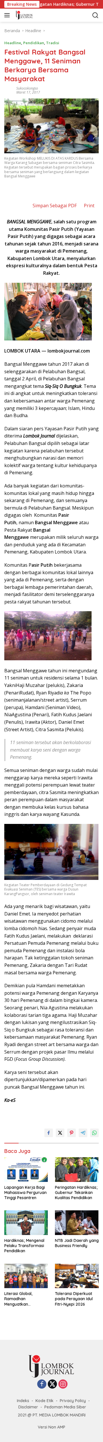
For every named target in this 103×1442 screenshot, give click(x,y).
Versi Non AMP (51, 1427)
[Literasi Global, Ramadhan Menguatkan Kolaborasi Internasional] (26, 1276)
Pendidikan (33, 42)
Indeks (23, 1400)
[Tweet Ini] (60, 1133)
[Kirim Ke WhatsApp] (94, 1133)
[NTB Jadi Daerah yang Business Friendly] (77, 1222)
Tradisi (52, 42)
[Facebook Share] (48, 1133)
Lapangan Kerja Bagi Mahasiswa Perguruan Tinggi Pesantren (25, 1192)
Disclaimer (28, 1407)
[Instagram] (63, 1384)
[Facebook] (41, 1384)
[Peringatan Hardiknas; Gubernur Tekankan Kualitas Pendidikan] (77, 1169)
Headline (12, 42)
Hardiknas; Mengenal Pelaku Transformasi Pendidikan (24, 1245)
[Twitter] (52, 1384)
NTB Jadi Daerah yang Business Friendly (77, 1243)
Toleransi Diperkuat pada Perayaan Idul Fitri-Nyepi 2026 (74, 1298)
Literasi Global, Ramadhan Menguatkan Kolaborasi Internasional (18, 1299)
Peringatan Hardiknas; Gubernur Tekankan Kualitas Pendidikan (76, 1192)
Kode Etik (44, 1400)
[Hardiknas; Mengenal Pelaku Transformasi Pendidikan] (26, 1222)
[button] (8, 15)
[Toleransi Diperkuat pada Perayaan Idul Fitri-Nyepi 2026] (77, 1276)
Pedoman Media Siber (65, 1407)
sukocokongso (27, 88)
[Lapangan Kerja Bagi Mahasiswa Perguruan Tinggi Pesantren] (26, 1169)
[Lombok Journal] (39, 15)
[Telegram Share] (83, 1133)
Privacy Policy (73, 1400)
